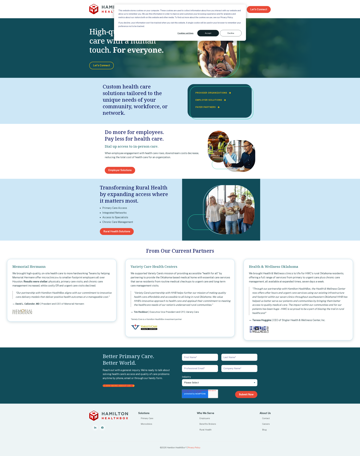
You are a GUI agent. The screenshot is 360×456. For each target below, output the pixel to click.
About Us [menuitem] (265, 413)
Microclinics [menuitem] (146, 424)
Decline (231, 33)
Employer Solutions (209, 100)
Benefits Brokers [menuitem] (207, 424)
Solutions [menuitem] (143, 413)
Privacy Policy (194, 447)
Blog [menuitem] (264, 429)
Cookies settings (185, 33)
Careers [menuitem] (266, 424)
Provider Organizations (212, 92)
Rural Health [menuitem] (205, 429)
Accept (208, 33)
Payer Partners (206, 107)
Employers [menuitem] (204, 418)
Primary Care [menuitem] (147, 418)
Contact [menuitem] (266, 418)
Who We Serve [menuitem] (205, 413)
